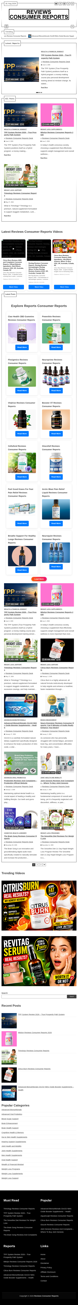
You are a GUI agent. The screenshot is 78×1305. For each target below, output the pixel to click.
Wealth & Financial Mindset (52, 51)
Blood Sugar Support (10, 1119)
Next (44, 864)
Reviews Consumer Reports (46, 1296)
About (43, 1259)
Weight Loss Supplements (51, 129)
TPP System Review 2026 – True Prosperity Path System (57, 36)
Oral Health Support (10, 1160)
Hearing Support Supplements (14, 1142)
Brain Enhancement (49, 720)
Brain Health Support (10, 1128)
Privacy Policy (46, 1268)
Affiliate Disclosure (48, 1272)
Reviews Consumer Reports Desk (56, 62)
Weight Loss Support (13, 190)
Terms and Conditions (49, 1276)
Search (5, 993)
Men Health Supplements (12, 1155)
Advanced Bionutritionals (15, 720)
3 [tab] (41, 92)
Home (43, 1254)
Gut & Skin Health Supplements (14, 1137)
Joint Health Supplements (12, 1151)
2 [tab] (39, 92)
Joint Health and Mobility (51, 777)
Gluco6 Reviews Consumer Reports (55, 1225)
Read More (44, 87)
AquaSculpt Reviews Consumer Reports (57, 1216)
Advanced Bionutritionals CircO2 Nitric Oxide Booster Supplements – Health (20, 725)
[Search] (72, 26)
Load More (39, 579)
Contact (44, 1281)
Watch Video (13, 287)
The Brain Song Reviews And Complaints (20, 1235)
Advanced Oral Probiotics (15, 777)
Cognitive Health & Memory (15, 833)
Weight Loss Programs (50, 833)
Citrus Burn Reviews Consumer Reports (34, 1069)
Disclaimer (45, 1263)
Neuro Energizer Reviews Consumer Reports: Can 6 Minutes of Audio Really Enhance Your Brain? (57, 725)
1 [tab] (37, 92)
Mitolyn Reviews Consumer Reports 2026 (35, 1033)
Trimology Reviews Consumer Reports (33, 1051)
